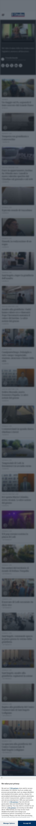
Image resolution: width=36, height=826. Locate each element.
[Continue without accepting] (2, 778)
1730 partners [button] (13, 788)
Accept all (27, 823)
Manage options (9, 823)
